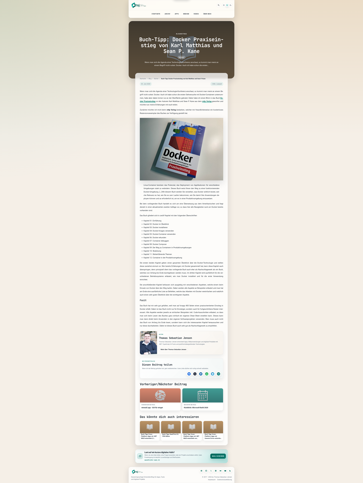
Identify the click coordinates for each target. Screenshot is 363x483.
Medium (186, 14)
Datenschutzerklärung (224, 480)
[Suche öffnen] (218, 5)
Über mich (207, 14)
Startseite (156, 14)
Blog (150, 79)
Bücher (181, 57)
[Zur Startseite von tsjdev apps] (137, 471)
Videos (196, 14)
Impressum (212, 480)
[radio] (223, 5)
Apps (177, 14)
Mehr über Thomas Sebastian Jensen (173, 349)
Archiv (167, 14)
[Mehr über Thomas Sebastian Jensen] (148, 342)
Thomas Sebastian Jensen (223, 477)
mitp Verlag (207, 101)
